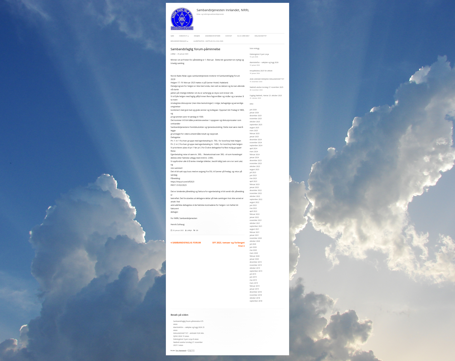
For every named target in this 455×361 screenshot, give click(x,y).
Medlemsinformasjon (179, 41)
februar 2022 (254, 214)
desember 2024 (256, 139)
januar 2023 (254, 187)
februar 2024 (254, 154)
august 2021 (254, 229)
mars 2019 (254, 283)
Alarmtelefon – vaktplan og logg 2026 (208, 41)
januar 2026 (254, 112)
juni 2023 (253, 175)
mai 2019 (253, 280)
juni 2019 (253, 277)
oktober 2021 (255, 223)
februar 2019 (254, 286)
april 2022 (253, 211)
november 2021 (256, 220)
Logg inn (191, 350)
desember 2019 (256, 262)
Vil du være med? (243, 36)
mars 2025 (254, 130)
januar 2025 (254, 136)
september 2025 (256, 124)
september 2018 (256, 301)
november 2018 (256, 295)
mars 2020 (254, 253)
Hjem (172, 36)
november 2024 (256, 142)
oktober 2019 (255, 268)
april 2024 (253, 148)
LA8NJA (173, 54)
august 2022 (254, 202)
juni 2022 (253, 205)
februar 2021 (254, 232)
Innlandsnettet (261, 36)
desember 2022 (256, 190)
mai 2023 (253, 178)
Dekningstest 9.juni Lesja (259, 54)
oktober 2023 (255, 166)
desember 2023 (256, 160)
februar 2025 (254, 133)
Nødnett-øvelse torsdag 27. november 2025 (266, 87)
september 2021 (256, 226)
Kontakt (228, 36)
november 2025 (256, 118)
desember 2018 (256, 292)
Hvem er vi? (183, 36)
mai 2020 (253, 250)
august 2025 (254, 127)
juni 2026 (253, 109)
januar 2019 (254, 289)
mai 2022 (253, 208)
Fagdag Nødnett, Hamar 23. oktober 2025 (266, 95)
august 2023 (254, 169)
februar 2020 (254, 256)
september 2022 (256, 199)
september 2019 (256, 271)
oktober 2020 (255, 241)
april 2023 (253, 181)
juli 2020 (253, 244)
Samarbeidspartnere (212, 36)
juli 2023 (253, 172)
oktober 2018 (255, 298)
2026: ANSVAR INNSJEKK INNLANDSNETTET (267, 79)
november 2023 (256, 163)
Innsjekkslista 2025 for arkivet (261, 71)
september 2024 (256, 145)
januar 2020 (254, 259)
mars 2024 (254, 151)
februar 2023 (254, 184)
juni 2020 (253, 247)
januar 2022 (254, 217)
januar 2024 (254, 157)
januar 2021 (254, 235)
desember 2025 (256, 115)
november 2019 (256, 265)
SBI (197, 230)
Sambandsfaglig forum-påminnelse (186, 321)
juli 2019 (253, 274)
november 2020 (256, 238)
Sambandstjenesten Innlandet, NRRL (223, 10)
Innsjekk (197, 36)
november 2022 (256, 193)
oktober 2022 (255, 196)
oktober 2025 (255, 121)
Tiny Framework (181, 350)
